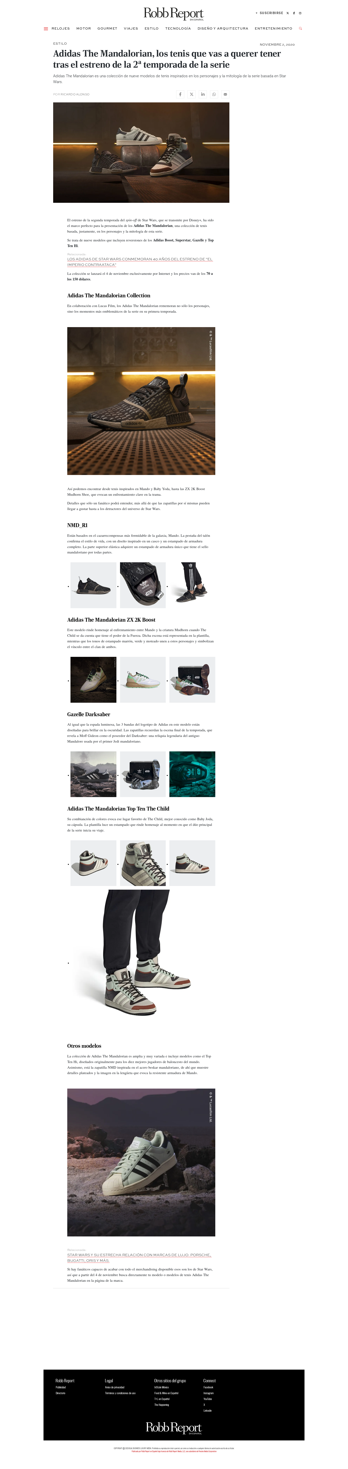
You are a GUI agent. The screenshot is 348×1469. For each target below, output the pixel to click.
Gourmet (107, 28)
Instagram (209, 1393)
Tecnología (178, 28)
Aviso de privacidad (114, 1387)
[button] (46, 28)
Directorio (60, 1393)
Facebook (208, 1387)
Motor (83, 28)
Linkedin (208, 1410)
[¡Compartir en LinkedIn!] (203, 94)
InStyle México (161, 1387)
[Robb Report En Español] (174, 13)
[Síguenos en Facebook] (294, 13)
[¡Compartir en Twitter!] (191, 94)
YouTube (208, 1399)
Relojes (61, 28)
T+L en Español (161, 1399)
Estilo (152, 28)
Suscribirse (271, 13)
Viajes (131, 28)
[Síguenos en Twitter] (287, 13)
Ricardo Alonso (75, 94)
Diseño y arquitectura (223, 28)
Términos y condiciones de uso (120, 1393)
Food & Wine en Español (166, 1393)
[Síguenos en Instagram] (300, 13)
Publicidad (61, 1387)
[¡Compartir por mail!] (225, 94)
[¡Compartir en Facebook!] (180, 94)
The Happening (161, 1405)
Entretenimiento (273, 28)
